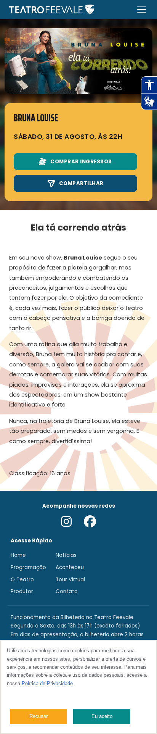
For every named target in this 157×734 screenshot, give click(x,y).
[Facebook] (90, 522)
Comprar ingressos (81, 161)
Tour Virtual (70, 579)
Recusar (38, 716)
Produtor (22, 591)
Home (18, 555)
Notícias (66, 555)
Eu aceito (101, 716)
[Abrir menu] (142, 9)
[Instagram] (66, 522)
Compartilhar (81, 183)
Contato (67, 591)
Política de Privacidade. (48, 683)
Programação (28, 567)
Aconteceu (70, 567)
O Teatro (22, 579)
